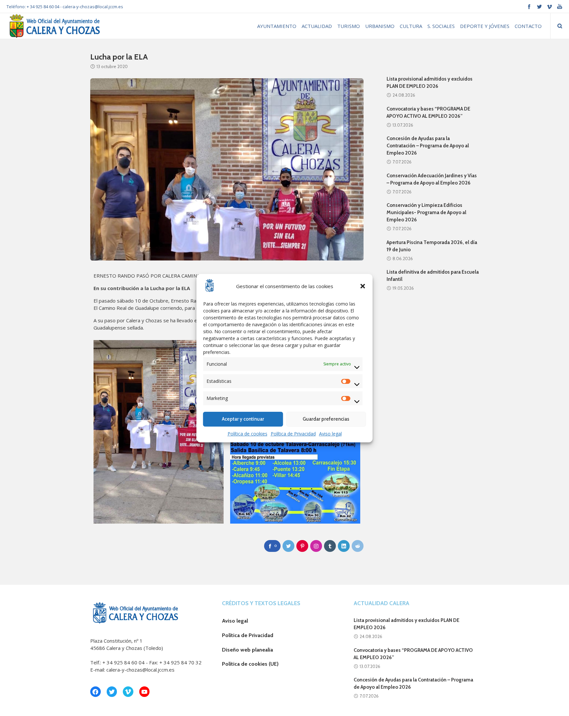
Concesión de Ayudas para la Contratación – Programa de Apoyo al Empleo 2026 (428, 146)
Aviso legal (330, 434)
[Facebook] (529, 6)
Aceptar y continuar (243, 419)
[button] (363, 286)
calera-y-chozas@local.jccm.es (93, 7)
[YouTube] (560, 6)
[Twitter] (539, 6)
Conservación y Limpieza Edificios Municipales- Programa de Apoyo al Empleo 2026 (426, 212)
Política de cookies (247, 434)
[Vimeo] (549, 6)
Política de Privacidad (293, 434)
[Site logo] (54, 25)
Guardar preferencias (326, 419)
